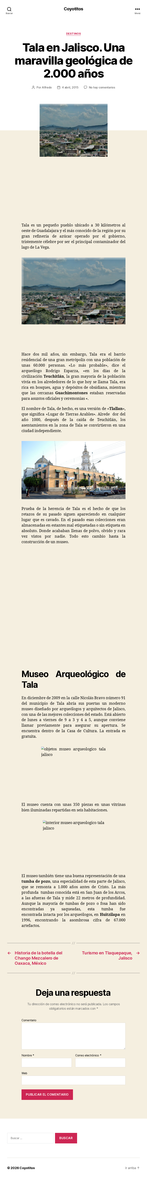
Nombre (28, 1055)
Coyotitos (73, 9)
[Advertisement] (52, 196)
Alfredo (47, 87)
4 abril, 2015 (70, 87)
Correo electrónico (88, 1055)
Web (24, 1073)
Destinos (73, 33)
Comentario (29, 1020)
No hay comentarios (102, 87)
